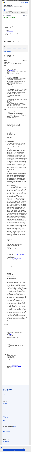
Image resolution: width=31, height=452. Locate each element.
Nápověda (4, 394)
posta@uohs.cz (10, 347)
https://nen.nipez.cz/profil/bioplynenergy (19, 254)
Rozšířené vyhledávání (8, 12)
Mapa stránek (4, 411)
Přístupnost (4, 406)
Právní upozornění (5, 403)
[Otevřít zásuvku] (4, 20)
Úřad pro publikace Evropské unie (7, 389)
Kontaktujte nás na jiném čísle (6, 431)
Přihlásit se (22, 2)
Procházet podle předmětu (22, 12)
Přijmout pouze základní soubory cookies (19, 450)
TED (3, 15)
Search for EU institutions (6, 437)
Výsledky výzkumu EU (5, 417)
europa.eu (14, 426)
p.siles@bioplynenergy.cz (10, 31)
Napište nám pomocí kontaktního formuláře (8, 432)
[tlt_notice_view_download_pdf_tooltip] (4, 48)
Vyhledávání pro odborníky (15, 12)
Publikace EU (4, 420)
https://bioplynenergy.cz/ (15, 365)
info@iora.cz (10, 334)
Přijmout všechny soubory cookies (7, 450)
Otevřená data (4, 416)
